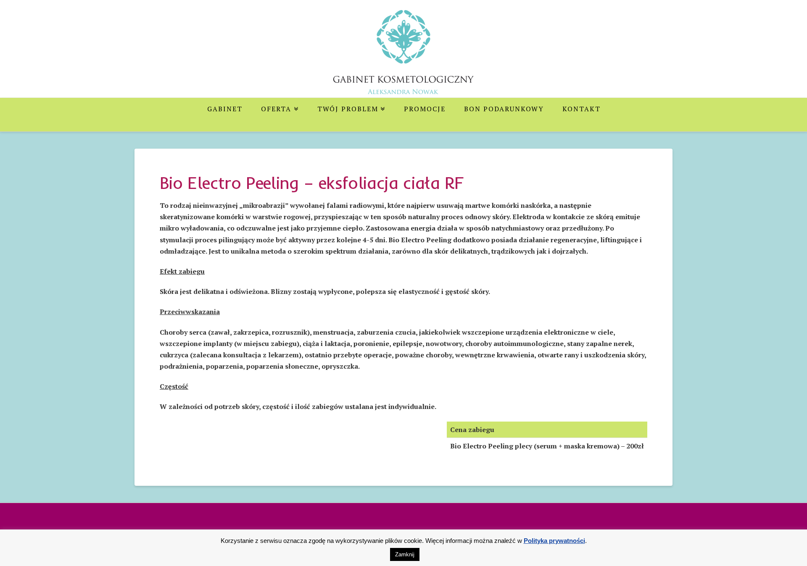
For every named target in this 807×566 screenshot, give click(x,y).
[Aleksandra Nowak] (403, 58)
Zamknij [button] (404, 554)
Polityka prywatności (554, 540)
